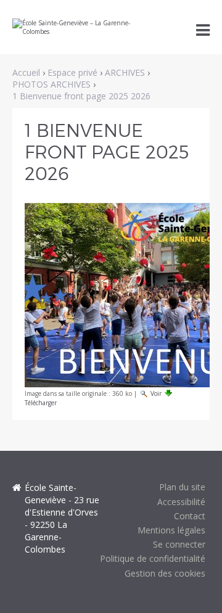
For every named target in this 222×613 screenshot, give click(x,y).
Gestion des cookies (165, 573)
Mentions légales (171, 530)
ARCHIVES (125, 72)
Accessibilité (181, 502)
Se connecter (179, 544)
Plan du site (182, 487)
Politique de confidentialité (152, 558)
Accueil (26, 72)
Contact (189, 516)
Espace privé (72, 72)
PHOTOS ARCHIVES (51, 84)
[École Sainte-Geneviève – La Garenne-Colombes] (81, 27)
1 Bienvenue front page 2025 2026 (81, 96)
